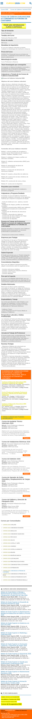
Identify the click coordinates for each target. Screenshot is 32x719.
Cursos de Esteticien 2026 (11, 459)
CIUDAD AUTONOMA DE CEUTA (14, 577)
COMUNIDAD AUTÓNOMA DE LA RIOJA (15, 574)
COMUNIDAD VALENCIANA (13, 534)
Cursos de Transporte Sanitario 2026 (9, 701)
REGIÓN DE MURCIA (12, 555)
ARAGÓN (9, 552)
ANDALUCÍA (10, 531)
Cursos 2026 (4, 9)
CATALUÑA (9, 524)
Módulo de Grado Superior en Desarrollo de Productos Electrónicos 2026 (14, 602)
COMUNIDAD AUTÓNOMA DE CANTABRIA (14, 571)
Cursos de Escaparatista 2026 (11, 704)
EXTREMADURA (11, 567)
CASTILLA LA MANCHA (12, 549)
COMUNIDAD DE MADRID (13, 527)
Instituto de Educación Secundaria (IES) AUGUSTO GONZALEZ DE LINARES (14, 382)
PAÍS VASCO (10, 537)
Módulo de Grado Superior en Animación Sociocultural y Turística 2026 (14, 682)
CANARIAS (9, 546)
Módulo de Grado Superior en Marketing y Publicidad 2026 (14, 633)
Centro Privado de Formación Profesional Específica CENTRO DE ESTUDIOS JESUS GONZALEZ (14, 393)
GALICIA (9, 540)
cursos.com (15, 3)
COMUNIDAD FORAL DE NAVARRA (15, 564)
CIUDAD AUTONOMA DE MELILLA (15, 580)
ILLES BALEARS (11, 558)
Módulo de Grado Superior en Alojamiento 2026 (16, 654)
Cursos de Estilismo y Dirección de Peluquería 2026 (14, 500)
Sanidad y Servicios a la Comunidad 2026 (10, 697)
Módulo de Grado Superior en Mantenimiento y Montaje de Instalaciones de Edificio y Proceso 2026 (15, 613)
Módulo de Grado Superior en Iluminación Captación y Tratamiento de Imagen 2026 (14, 644)
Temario (26, 438)
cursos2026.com (10, 710)
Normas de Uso (5, 713)
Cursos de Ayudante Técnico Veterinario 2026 (12, 422)
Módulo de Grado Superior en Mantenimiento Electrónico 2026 (15, 672)
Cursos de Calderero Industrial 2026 (20, 9)
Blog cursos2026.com (8, 717)
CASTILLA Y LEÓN (11, 543)
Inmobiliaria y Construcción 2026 (10, 699)
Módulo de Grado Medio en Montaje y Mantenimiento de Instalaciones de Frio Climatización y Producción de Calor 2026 (14, 593)
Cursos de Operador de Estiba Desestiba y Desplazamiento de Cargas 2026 (16, 479)
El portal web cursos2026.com (10, 716)
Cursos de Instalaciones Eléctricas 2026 (16, 442)
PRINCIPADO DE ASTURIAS (13, 561)
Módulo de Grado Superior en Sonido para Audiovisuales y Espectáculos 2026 (14, 662)
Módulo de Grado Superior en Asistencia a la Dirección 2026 (15, 623)
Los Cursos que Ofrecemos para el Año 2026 (14, 714)
